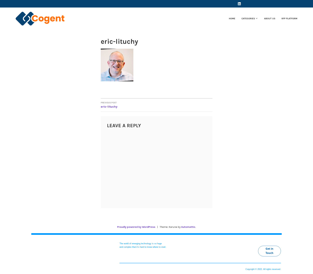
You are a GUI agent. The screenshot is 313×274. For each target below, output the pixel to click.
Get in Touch (269, 251)
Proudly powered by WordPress (136, 226)
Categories (248, 18)
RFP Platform (289, 18)
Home (232, 18)
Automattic (188, 226)
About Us (269, 18)
